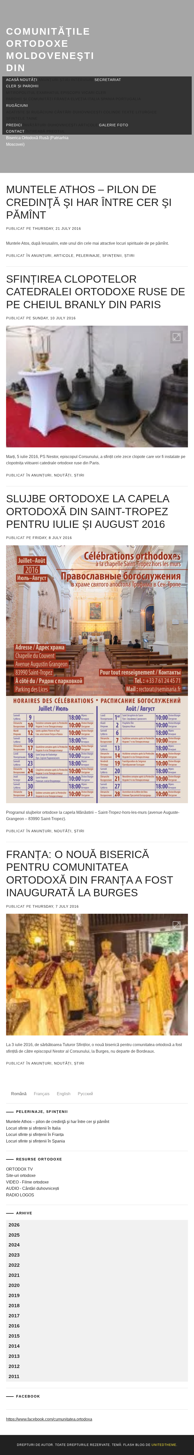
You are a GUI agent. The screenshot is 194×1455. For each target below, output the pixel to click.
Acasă (12, 80)
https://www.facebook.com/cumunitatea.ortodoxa (49, 1419)
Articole (88, 125)
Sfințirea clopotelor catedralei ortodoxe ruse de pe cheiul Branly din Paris (95, 291)
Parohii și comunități (29, 99)
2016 (14, 1325)
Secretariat (107, 80)
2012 (14, 1366)
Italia (94, 99)
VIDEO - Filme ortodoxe (27, 1182)
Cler (101, 93)
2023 (14, 1255)
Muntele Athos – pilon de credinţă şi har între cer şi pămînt (89, 202)
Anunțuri (48, 80)
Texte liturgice (139, 112)
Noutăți (28, 80)
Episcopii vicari (78, 93)
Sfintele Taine (22, 118)
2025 (14, 1235)
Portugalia (128, 99)
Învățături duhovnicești (50, 125)
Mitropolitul (21, 93)
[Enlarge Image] (176, 337)
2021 (14, 1275)
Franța (62, 99)
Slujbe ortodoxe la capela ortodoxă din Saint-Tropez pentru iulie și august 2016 (87, 511)
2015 (14, 1336)
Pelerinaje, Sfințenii (99, 256)
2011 (14, 1376)
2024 (14, 1245)
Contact (15, 131)
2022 (14, 1265)
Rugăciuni (17, 105)
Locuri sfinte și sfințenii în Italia (33, 1128)
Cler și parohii (22, 86)
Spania (108, 99)
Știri (65, 80)
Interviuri (82, 80)
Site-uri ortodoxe (21, 1175)
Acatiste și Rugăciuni (29, 112)
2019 (14, 1295)
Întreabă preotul (45, 131)
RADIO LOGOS (20, 1195)
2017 (14, 1315)
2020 (14, 1285)
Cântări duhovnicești (78, 112)
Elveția (79, 99)
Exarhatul (48, 93)
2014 (14, 1346)
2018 (14, 1305)
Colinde (112, 112)
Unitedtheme (164, 1445)
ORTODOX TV (19, 1169)
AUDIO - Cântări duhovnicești (32, 1188)
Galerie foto (113, 125)
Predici (14, 125)
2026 (14, 1225)
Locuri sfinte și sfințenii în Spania (35, 1141)
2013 (14, 1356)
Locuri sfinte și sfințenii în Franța (35, 1134)
